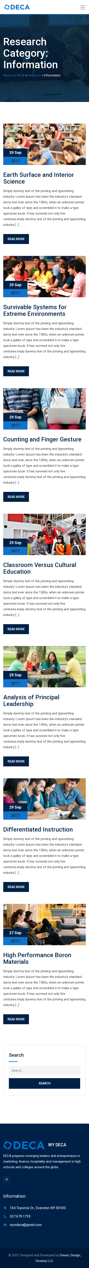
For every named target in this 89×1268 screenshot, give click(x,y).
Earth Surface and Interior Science (38, 178)
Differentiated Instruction (38, 829)
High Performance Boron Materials (37, 958)
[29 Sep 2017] (44, 144)
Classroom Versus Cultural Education (39, 568)
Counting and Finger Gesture (42, 439)
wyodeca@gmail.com (26, 1225)
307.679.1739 (20, 1216)
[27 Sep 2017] (44, 924)
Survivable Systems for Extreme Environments (35, 310)
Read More (16, 239)
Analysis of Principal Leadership (31, 700)
